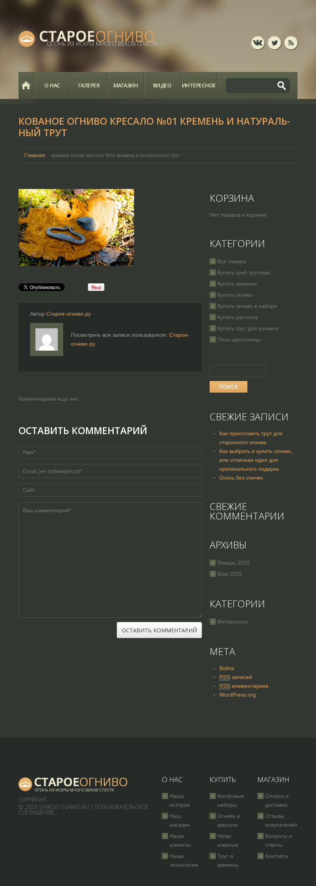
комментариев (243, 686)
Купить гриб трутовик (243, 272)
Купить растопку (237, 317)
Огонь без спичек (241, 478)
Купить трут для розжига (248, 328)
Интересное (199, 85)
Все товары (231, 261)
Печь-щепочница (239, 339)
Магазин (125, 85)
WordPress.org (237, 695)
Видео (162, 85)
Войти (226, 668)
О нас (52, 85)
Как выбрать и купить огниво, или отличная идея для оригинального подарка (255, 460)
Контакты (276, 856)
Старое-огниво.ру (68, 314)
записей (235, 677)
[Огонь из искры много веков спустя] (73, 784)
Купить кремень (237, 284)
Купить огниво (235, 295)
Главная (26, 85)
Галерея (89, 85)
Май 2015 (229, 574)
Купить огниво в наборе (247, 306)
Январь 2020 (233, 563)
